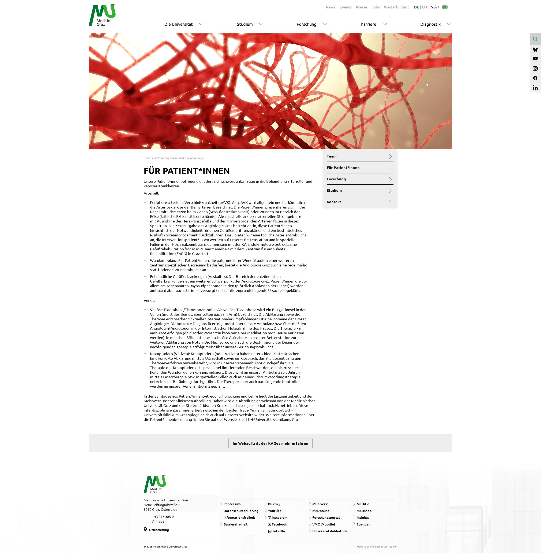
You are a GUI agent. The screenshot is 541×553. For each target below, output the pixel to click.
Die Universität (178, 24)
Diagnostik (430, 24)
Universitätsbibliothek (329, 530)
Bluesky (274, 503)
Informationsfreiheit (239, 517)
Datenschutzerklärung (241, 510)
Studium (245, 24)
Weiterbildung (397, 6)
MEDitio (363, 503)
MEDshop (364, 510)
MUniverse (320, 503)
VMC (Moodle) (323, 524)
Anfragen (159, 521)
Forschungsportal (326, 517)
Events (346, 6)
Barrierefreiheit (236, 524)
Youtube (274, 510)
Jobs (376, 6)
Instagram (279, 517)
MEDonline (320, 510)
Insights (363, 517)
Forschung (307, 24)
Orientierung (159, 529)
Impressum (232, 503)
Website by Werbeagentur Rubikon (377, 546)
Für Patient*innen (343, 167)
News (330, 6)
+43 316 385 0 (163, 516)
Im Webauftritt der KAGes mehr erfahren (270, 443)
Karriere (368, 24)
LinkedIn (277, 530)
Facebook (279, 524)
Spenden (363, 524)
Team (332, 156)
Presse (361, 6)
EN (424, 6)
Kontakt (334, 201)
